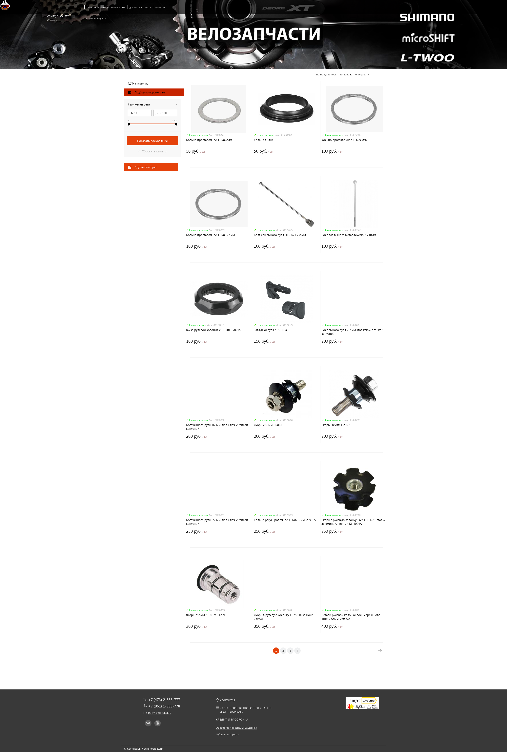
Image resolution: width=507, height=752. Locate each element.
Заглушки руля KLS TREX (270, 330)
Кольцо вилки (263, 140)
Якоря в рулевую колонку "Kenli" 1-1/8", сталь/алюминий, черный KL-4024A (353, 522)
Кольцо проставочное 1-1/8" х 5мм (210, 235)
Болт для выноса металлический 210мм (348, 235)
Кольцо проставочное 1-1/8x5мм (344, 140)
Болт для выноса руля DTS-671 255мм (280, 235)
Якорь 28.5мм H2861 (268, 425)
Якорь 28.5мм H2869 (335, 425)
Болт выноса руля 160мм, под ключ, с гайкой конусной (217, 427)
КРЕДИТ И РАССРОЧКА (232, 719)
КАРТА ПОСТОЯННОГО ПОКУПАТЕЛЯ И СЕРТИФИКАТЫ (246, 710)
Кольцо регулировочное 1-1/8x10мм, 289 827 (285, 520)
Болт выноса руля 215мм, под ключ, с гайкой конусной (352, 332)
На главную (140, 83)
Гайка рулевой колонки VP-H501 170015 (213, 330)
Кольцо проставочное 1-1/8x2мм (209, 140)
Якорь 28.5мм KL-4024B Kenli (206, 615)
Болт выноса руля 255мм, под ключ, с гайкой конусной (217, 522)
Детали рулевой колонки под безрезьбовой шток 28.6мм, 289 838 (351, 617)
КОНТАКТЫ (227, 700)
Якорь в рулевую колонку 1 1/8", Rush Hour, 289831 (283, 617)
